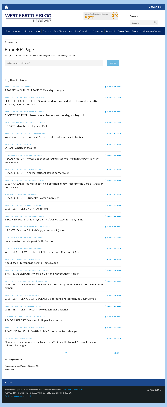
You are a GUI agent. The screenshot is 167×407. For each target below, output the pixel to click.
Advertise (18, 31)
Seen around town (14, 155)
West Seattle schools (34, 97)
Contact (47, 31)
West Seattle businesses (16, 133)
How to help (11, 194)
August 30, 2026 (114, 97)
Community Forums (152, 31)
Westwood (42, 281)
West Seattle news (13, 97)
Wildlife (41, 317)
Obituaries (98, 31)
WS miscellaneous (32, 205)
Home (8, 31)
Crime (7, 122)
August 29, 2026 (114, 227)
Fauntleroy (10, 317)
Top (31, 396)
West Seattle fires (13, 259)
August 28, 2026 (114, 317)
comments (18, 396)
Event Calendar (32, 31)
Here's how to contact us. (72, 389)
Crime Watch (59, 31)
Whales (27, 144)
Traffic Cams (124, 31)
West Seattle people (33, 169)
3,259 (64, 352)
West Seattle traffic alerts (18, 87)
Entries (8, 396)
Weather (136, 31)
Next (117, 353)
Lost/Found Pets (82, 31)
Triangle (9, 338)
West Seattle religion (34, 180)
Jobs (70, 31)
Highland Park (19, 122)
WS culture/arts (31, 295)
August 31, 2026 (114, 87)
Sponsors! (110, 31)
